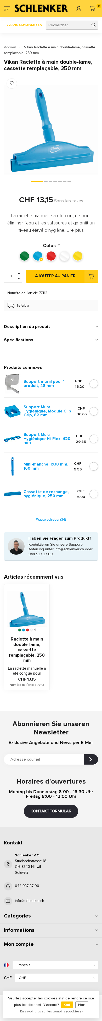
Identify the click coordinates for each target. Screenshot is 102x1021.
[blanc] (31, 630)
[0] (92, 8)
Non (81, 1005)
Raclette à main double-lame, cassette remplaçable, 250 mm (27, 650)
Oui (67, 1005)
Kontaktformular (51, 811)
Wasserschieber (51, 520)
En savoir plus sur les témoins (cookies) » (51, 1011)
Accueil (10, 47)
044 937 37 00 (27, 886)
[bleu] (23, 630)
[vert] (19, 630)
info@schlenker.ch (29, 901)
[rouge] (27, 630)
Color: (51, 245)
